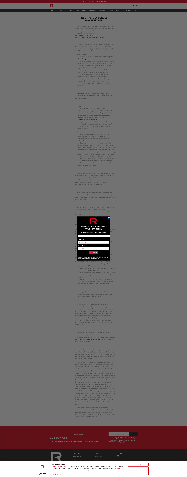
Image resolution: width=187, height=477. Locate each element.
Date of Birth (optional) (85, 246)
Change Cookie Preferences (97, 470)
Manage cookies (56, 474)
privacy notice (80, 257)
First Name (81, 239)
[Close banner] (151, 463)
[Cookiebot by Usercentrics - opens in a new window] (42, 474)
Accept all (138, 464)
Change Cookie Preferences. (60, 466)
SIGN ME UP (93, 252)
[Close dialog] (108, 218)
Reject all (138, 473)
